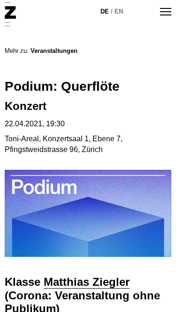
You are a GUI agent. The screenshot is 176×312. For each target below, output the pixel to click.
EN (119, 11)
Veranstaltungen (54, 50)
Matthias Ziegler (87, 282)
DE (104, 11)
